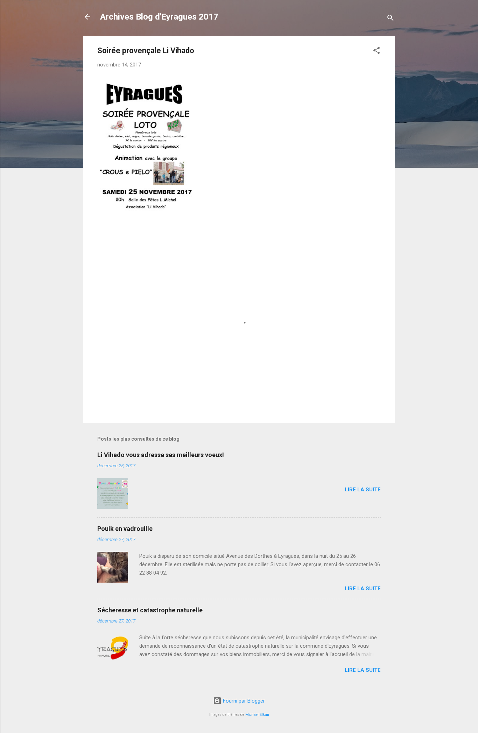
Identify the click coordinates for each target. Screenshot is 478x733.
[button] (376, 51)
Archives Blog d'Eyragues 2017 (159, 17)
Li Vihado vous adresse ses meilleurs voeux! (160, 454)
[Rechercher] (390, 19)
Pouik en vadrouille (125, 528)
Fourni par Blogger (243, 701)
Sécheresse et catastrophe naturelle (150, 610)
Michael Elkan (257, 714)
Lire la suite (363, 489)
